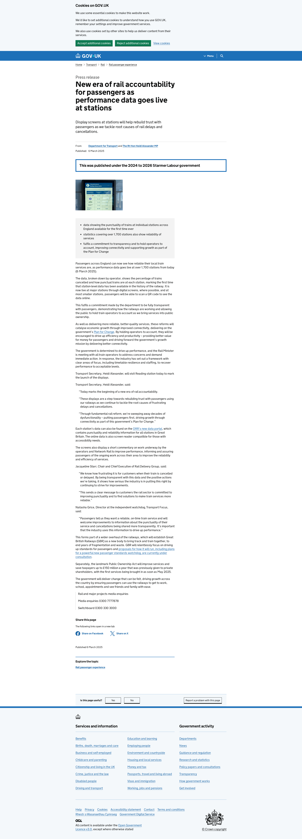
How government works (194, 781)
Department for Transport (103, 145)
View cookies (161, 43)
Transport (91, 64)
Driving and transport (89, 788)
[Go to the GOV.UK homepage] (88, 56)
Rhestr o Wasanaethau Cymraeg (96, 814)
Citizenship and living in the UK (95, 767)
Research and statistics (194, 760)
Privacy (89, 809)
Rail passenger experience (123, 64)
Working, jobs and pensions (144, 788)
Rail (103, 64)
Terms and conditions (171, 809)
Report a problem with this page (203, 700)
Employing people (138, 745)
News (183, 745)
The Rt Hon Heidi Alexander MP (140, 145)
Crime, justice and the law (92, 774)
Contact (149, 809)
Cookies (102, 809)
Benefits (81, 738)
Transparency (188, 774)
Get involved (187, 788)
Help (79, 809)
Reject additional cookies (133, 43)
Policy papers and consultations (199, 767)
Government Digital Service (137, 814)
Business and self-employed (93, 753)
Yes (116, 700)
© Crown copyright (214, 829)
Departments (187, 738)
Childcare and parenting (91, 760)
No (135, 700)
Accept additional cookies (94, 43)
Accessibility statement (126, 809)
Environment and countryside (146, 753)
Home (79, 64)
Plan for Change (104, 332)
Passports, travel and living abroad (149, 774)
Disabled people (86, 781)
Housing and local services (144, 760)
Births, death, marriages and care (97, 745)
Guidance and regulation (195, 753)
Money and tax (136, 767)
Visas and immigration (141, 781)
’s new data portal (147, 428)
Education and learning (142, 738)
